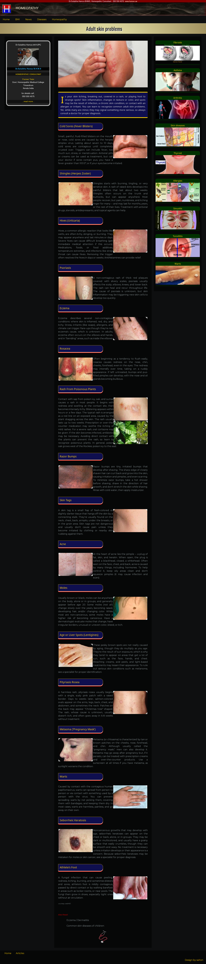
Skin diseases (178, 125)
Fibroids (177, 42)
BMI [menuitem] (17, 19)
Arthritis (177, 97)
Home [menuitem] (6, 19)
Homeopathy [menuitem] (59, 19)
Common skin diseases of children (85, 925)
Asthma (178, 70)
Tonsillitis (178, 236)
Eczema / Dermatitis (78, 920)
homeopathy (27, 8)
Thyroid (178, 153)
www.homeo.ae (131, 1)
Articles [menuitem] (20, 953)
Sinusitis (177, 208)
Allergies (177, 180)
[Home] (6, 9)
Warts (178, 263)
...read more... (28, 101)
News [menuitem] (28, 19)
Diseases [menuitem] (41, 19)
